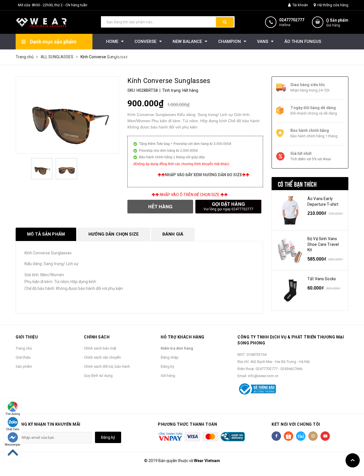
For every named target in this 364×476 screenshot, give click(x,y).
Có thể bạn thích (297, 183)
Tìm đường (12, 413)
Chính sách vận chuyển (102, 357)
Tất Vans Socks (321, 279)
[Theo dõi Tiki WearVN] (300, 436)
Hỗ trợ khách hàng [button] (182, 337)
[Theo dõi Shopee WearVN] (288, 436)
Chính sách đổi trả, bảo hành (107, 366)
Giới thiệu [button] (27, 337)
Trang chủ (24, 348)
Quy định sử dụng (98, 375)
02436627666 (291, 369)
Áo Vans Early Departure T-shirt (322, 201)
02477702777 (291, 20)
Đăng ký (167, 366)
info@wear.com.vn (263, 376)
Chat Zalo (12, 429)
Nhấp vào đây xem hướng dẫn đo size (203, 174)
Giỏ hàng (168, 375)
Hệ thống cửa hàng (332, 5)
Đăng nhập (170, 357)
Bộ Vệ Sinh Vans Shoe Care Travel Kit (323, 244)
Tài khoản (299, 5)
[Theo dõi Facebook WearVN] (276, 436)
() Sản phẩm (337, 22)
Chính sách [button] (96, 337)
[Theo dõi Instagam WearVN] (313, 436)
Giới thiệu (23, 357)
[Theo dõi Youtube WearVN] (325, 436)
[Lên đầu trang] (353, 460)
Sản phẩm (24, 366)
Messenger (12, 444)
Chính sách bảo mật (100, 348)
